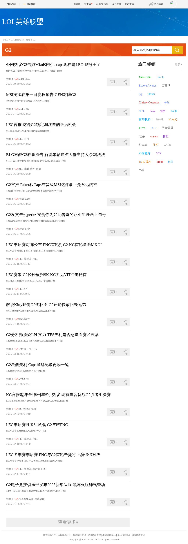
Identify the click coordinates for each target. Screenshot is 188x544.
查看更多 (68, 522)
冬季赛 (28, 469)
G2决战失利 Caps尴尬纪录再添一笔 (37, 364)
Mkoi (21, 79)
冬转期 (159, 119)
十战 (141, 169)
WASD (167, 145)
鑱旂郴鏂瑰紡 (109, 535)
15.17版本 (145, 161)
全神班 (26, 409)
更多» (178, 64)
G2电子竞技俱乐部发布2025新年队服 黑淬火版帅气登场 (55, 484)
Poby (152, 111)
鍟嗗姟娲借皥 (94, 535)
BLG (21, 169)
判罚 (170, 162)
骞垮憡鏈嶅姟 (79, 535)
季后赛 (28, 259)
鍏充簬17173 (49, 535)
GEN (26, 109)
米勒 (26, 169)
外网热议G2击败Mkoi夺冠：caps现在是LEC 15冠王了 (53, 64)
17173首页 (11, 4)
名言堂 (166, 85)
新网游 (77, 4)
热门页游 (129, 4)
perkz (21, 229)
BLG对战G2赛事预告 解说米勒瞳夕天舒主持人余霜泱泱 (55, 154)
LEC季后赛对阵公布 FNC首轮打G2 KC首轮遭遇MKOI (54, 244)
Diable (160, 77)
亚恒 (156, 144)
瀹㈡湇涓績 (123, 535)
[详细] (60, 70)
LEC (27, 79)
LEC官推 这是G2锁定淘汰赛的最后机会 (41, 124)
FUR (153, 127)
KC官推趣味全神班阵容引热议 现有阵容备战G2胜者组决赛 (58, 394)
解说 (21, 319)
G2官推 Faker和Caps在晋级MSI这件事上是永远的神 (51, 184)
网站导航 (31, 4)
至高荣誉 (167, 127)
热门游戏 (158, 4)
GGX (158, 153)
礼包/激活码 (102, 4)
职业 (27, 229)
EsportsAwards (147, 85)
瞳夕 (32, 169)
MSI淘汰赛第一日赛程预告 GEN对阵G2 (41, 94)
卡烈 (166, 102)
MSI (20, 109)
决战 (21, 379)
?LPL (142, 111)
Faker (21, 199)
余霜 (38, 169)
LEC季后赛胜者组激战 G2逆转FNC (37, 424)
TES (34, 349)
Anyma (154, 136)
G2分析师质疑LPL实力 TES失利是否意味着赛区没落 (52, 334)
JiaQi (174, 110)
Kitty (27, 319)
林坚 (166, 136)
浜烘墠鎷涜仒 (64, 535)
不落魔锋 (145, 153)
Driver (151, 94)
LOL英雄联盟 (17, 39)
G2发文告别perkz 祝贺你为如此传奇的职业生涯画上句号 (56, 214)
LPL (29, 349)
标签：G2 (30, 39)
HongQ (173, 119)
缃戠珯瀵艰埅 (138, 535)
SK (25, 289)
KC (20, 409)
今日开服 (116, 4)
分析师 (22, 349)
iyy (140, 94)
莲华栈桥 (145, 119)
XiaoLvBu (145, 77)
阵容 (33, 409)
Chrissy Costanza (149, 102)
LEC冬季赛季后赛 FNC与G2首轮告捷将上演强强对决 (53, 454)
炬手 (162, 111)
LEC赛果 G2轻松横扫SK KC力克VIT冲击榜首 (46, 274)
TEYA (142, 128)
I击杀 (142, 136)
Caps (27, 199)
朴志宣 (143, 144)
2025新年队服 (26, 499)
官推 (26, 139)
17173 (5, 39)
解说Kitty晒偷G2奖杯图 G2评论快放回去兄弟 (46, 304)
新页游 (87, 4)
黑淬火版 (40, 499)
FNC (34, 259)
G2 (16, 79)
